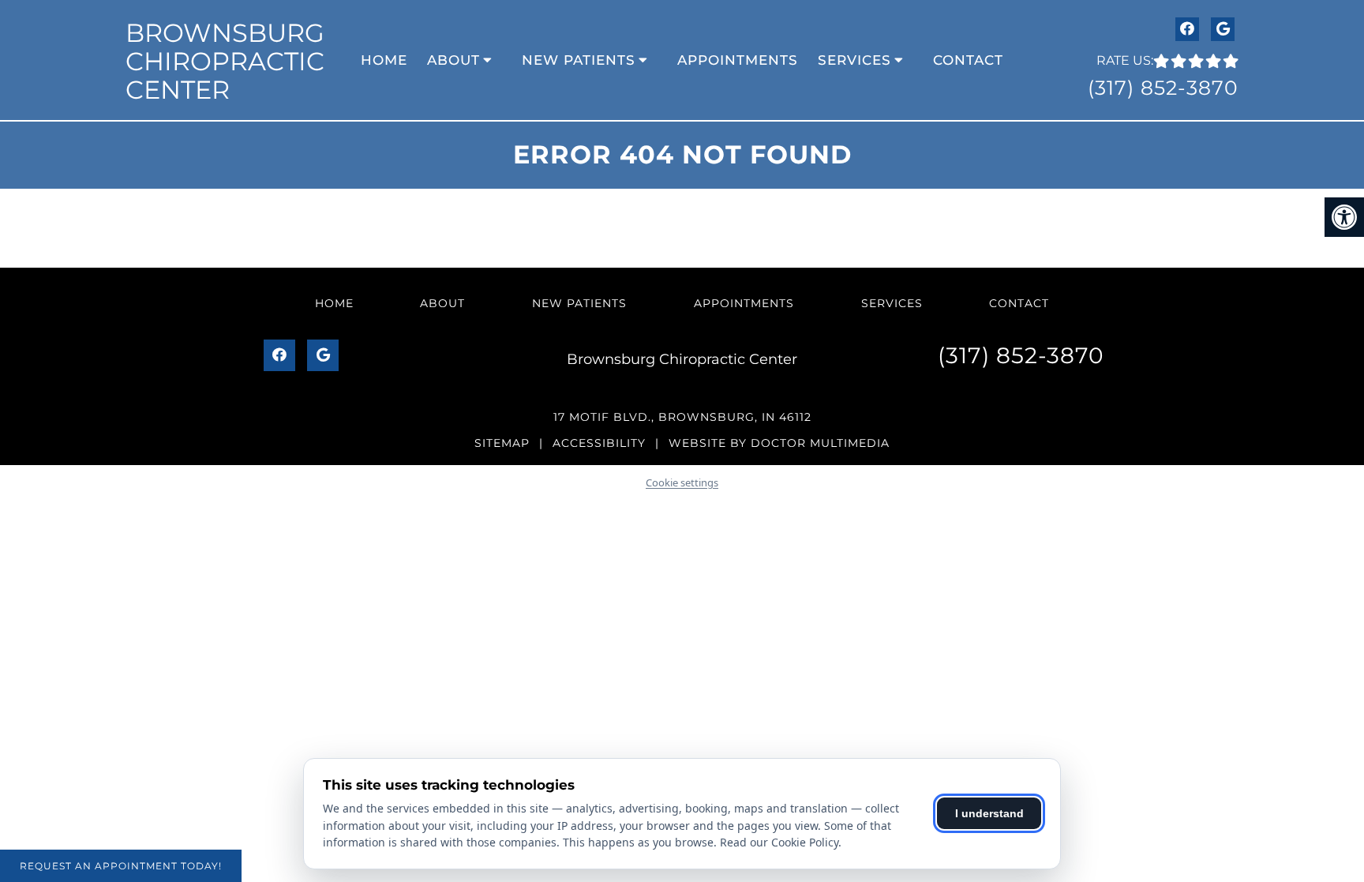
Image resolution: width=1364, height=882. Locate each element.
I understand (989, 813)
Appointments (737, 60)
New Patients (578, 60)
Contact (968, 60)
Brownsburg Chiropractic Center (225, 61)
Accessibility (599, 443)
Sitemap (502, 443)
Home (384, 60)
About (453, 60)
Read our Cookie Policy (779, 842)
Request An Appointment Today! (121, 866)
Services (854, 60)
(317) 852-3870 (1163, 87)
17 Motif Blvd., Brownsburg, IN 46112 (682, 417)
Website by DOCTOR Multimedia (779, 443)
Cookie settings (682, 482)
